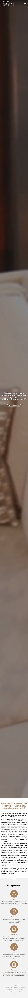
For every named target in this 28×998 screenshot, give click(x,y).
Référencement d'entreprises (10, 992)
